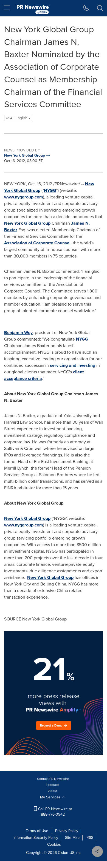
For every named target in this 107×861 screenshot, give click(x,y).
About (52, 790)
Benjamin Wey (18, 332)
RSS (89, 837)
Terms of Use (37, 831)
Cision (63, 853)
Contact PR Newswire (53, 778)
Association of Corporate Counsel (37, 243)
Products (53, 784)
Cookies (54, 844)
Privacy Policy (66, 831)
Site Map (72, 837)
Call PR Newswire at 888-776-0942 (54, 811)
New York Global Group (27, 223)
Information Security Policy (35, 837)
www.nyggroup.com (23, 197)
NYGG (50, 190)
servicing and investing (72, 365)
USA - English (17, 118)
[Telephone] (86, 8)
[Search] (100, 8)
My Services (51, 797)
